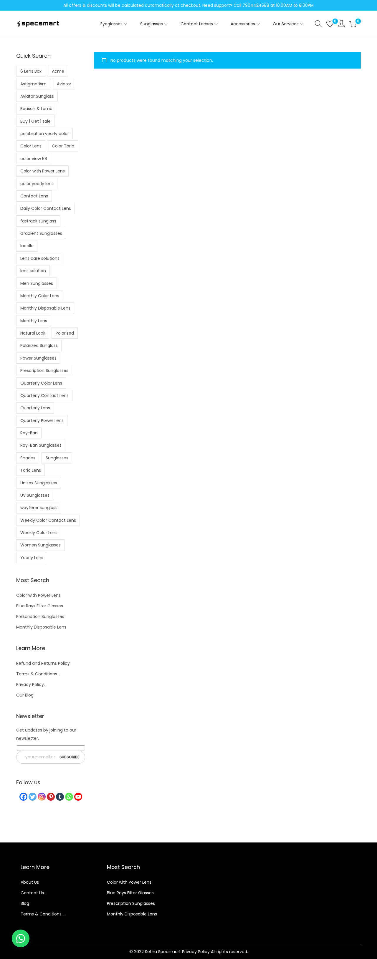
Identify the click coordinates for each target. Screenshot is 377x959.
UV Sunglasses (34, 495)
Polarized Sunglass (39, 345)
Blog (25, 903)
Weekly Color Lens (38, 533)
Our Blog (25, 695)
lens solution (33, 271)
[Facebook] (23, 797)
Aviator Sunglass (37, 96)
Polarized (65, 333)
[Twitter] (33, 797)
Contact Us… (34, 893)
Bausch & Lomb (36, 109)
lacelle (27, 246)
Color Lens (31, 146)
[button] (20, 938)
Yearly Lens (31, 558)
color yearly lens (37, 184)
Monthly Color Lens (39, 296)
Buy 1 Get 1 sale (35, 121)
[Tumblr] (60, 797)
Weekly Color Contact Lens (48, 520)
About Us (30, 882)
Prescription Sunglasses (44, 370)
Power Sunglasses (38, 358)
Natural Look (32, 333)
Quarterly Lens (35, 408)
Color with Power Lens (42, 171)
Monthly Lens (33, 321)
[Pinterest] (51, 797)
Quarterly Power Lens (42, 420)
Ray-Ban (29, 433)
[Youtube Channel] (78, 797)
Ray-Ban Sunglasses (41, 445)
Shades (27, 458)
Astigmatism (33, 84)
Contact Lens (34, 196)
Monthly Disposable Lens (45, 308)
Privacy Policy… (31, 684)
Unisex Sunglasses (38, 483)
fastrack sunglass (38, 221)
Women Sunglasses (40, 545)
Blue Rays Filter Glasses (39, 606)
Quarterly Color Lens (41, 383)
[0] (329, 23)
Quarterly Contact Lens (44, 395)
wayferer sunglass (38, 508)
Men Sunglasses (36, 283)
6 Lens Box (31, 71)
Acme (58, 71)
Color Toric (63, 146)
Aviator (64, 84)
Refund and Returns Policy (43, 663)
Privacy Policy (196, 952)
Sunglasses (57, 458)
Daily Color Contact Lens (45, 208)
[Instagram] (42, 797)
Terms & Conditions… (38, 674)
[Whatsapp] (69, 797)
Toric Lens (30, 470)
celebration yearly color (44, 134)
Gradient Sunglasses (41, 233)
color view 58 (33, 159)
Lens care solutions (39, 258)
